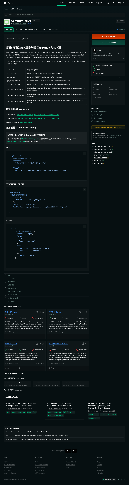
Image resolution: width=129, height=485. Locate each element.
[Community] (113, 3)
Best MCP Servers (10, 473)
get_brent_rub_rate (100, 155)
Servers (61, 3)
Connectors (72, 3)
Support (99, 462)
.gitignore (11, 282)
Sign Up (121, 3)
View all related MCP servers (14, 373)
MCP (12, 9)
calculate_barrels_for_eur (103, 146)
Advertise (100, 473)
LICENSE (11, 285)
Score (43, 29)
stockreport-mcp (11, 343)
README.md (12, 295)
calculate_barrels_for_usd (103, 152)
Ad (123, 58)
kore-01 (51, 346)
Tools (82, 3)
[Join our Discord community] (118, 479)
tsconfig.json (12, 301)
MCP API (44, 432)
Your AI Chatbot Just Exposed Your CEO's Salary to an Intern (59, 404)
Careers (99, 465)
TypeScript (122, 29)
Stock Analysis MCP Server (58, 343)
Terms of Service (71, 462)
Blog (98, 467)
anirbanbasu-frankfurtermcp (14, 383)
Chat (36, 462)
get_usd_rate (98, 163)
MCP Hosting (39, 470)
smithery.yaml (13, 298)
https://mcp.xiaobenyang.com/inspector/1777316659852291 (38, 114)
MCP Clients (8, 467)
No (74, 451)
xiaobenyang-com (19, 24)
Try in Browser (110, 42)
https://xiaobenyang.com (30, 139)
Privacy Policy (70, 465)
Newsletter (100, 470)
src (9, 275)
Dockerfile (11, 278)
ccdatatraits (9, 314)
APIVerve (36, 383)
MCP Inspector (40, 473)
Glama (6, 9)
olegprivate (52, 314)
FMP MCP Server (26, 122)
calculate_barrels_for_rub (103, 149)
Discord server (63, 439)
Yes (68, 451)
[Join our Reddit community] (121, 479)
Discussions (53, 29)
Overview (8, 29)
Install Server (110, 36)
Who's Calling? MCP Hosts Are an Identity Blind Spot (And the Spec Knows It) (22, 404)
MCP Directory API (41, 465)
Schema (19, 29)
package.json (12, 288)
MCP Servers (8, 462)
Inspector (99, 3)
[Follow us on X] (124, 479)
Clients (90, 3)
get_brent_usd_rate (100, 158)
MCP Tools (7, 470)
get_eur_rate (98, 160)
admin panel (112, 137)
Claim (29, 23)
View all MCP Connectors (13, 390)
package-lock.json (14, 291)
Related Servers (31, 29)
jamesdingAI (9, 346)
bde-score (66, 383)
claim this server (115, 135)
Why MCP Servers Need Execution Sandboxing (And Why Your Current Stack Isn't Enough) (102, 405)
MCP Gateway (40, 467)
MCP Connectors (9, 465)
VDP (67, 467)
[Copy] (84, 153)
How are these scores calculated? (108, 77)
